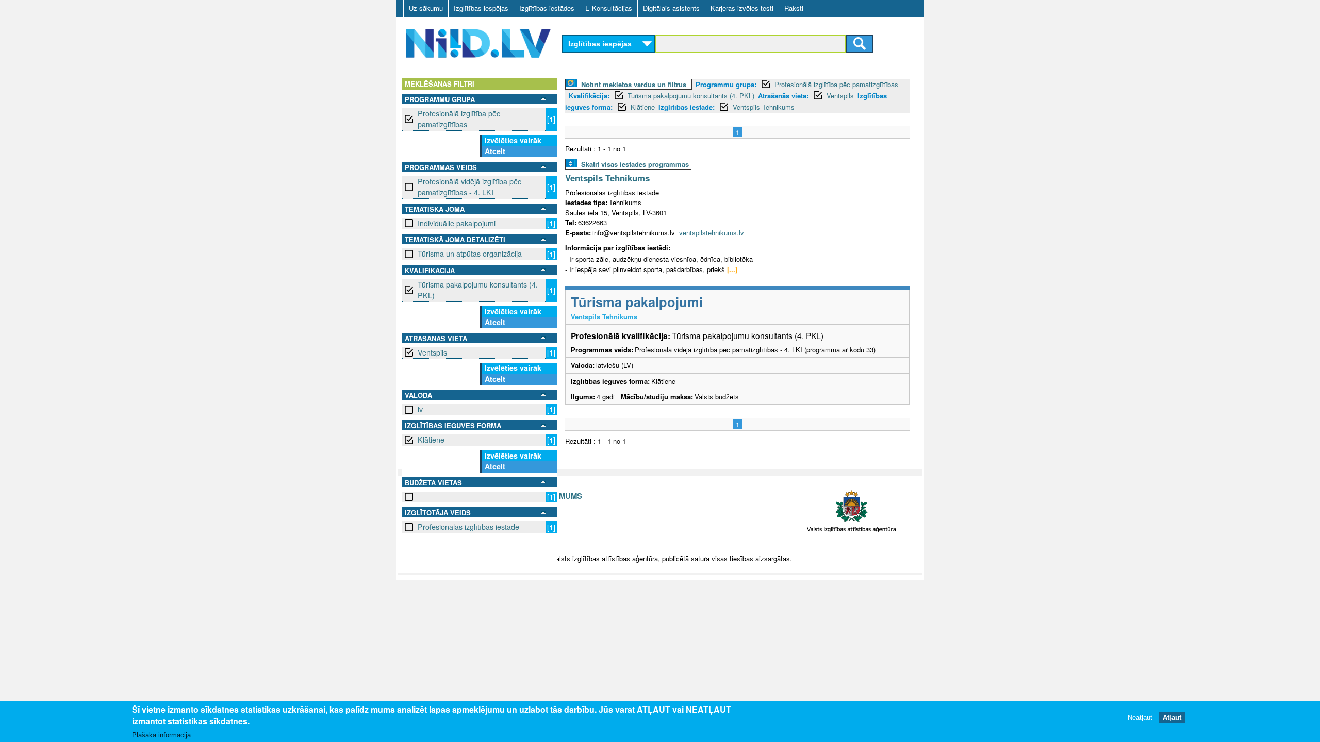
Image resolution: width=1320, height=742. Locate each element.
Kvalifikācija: (589, 95)
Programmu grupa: (726, 84)
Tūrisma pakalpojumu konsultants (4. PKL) (478, 289)
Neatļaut (1140, 717)
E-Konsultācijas (608, 8)
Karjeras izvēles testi (742, 8)
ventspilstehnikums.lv (711, 233)
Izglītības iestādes (546, 8)
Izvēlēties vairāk (513, 140)
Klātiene (431, 439)
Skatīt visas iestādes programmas (635, 164)
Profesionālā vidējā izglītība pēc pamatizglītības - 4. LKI (469, 186)
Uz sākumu (426, 8)
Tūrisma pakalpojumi (637, 301)
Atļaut (1172, 717)
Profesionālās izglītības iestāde (468, 526)
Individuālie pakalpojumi (457, 223)
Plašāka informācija (161, 735)
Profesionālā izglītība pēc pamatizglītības (459, 118)
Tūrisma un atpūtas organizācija (470, 253)
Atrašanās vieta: (783, 95)
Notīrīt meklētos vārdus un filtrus (633, 84)
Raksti (793, 8)
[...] (732, 269)
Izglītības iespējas (481, 8)
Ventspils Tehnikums (764, 107)
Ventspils (432, 352)
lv (420, 409)
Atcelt (495, 151)
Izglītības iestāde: (686, 107)
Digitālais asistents (671, 8)
